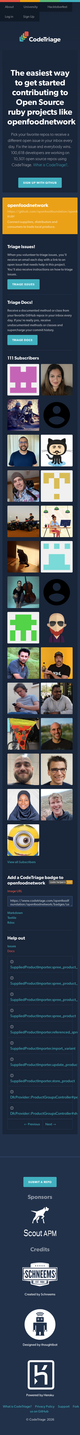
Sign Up (28, 16)
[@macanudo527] (57, 784)
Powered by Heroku (40, 1395)
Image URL (14, 891)
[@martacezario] (57, 536)
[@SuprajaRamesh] (23, 394)
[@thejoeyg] (57, 678)
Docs (11, 951)
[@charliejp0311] (23, 430)
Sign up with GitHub (40, 182)
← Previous (32, 1124)
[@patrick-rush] (23, 607)
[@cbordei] (57, 465)
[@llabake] (23, 819)
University (31, 7)
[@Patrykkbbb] (23, 784)
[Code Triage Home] (40, 37)
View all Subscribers (21, 862)
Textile (11, 918)
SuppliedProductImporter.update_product (44, 1064)
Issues (11, 946)
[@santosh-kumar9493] (57, 501)
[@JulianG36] (57, 571)
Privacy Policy (45, 1406)
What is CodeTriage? (50, 164)
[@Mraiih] (23, 713)
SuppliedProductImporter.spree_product (43, 1016)
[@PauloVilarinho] (23, 465)
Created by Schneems (40, 1294)
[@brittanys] (57, 394)
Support (64, 1406)
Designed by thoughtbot (40, 1345)
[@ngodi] (57, 713)
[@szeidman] (23, 749)
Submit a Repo (40, 1182)
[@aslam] (23, 678)
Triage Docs (22, 340)
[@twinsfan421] (23, 571)
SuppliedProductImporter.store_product (42, 1081)
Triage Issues (23, 284)
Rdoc (11, 922)
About (9, 7)
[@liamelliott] (57, 819)
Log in (9, 16)
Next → (50, 1124)
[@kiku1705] (23, 855)
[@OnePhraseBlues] (23, 642)
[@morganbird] (23, 501)
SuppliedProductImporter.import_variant (42, 1048)
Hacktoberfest (57, 7)
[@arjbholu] (57, 642)
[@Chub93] (23, 536)
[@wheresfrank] (57, 749)
